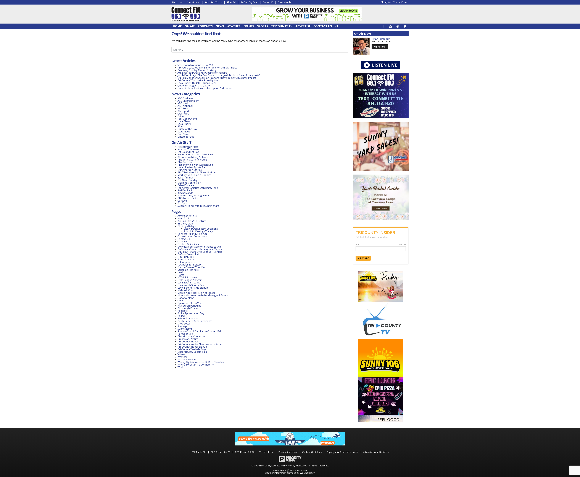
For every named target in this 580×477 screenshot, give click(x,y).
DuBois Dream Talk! (188, 254)
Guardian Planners (188, 269)
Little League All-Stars (189, 280)
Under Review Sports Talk (192, 167)
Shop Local (183, 323)
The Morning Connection (191, 336)
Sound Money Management (193, 195)
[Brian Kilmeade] (361, 46)
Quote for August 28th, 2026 (193, 85)
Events (248, 26)
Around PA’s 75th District (191, 221)
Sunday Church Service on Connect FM (199, 331)
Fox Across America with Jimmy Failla (197, 187)
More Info (379, 46)
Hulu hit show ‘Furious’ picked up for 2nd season (204, 88)
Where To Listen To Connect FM (195, 364)
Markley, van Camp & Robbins (194, 175)
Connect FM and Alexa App (192, 233)
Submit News (193, 2)
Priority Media (284, 2)
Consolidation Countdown (192, 236)
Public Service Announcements (194, 321)
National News (185, 298)
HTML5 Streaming (187, 277)
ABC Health (183, 103)
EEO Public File (185, 257)
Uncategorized (185, 136)
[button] (337, 26)
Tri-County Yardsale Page (191, 349)
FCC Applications (186, 262)
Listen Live (177, 2)
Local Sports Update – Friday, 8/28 (196, 83)
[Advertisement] (307, 14)
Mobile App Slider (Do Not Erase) (196, 292)
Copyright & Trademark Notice (342, 451)
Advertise (302, 26)
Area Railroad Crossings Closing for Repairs (202, 72)
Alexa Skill (231, 2)
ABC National (185, 106)
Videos (181, 354)
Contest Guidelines (188, 244)
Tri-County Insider (187, 341)
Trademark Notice (187, 339)
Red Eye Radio (185, 190)
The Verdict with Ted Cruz (192, 159)
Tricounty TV (281, 26)
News (220, 26)
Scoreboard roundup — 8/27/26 (195, 65)
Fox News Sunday (187, 180)
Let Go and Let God (188, 152)
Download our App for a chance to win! (199, 246)
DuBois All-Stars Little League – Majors (199, 249)
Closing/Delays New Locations (201, 228)
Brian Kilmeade (186, 185)
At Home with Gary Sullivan (192, 157)
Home (177, 26)
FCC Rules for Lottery (189, 264)
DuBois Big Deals (249, 2)
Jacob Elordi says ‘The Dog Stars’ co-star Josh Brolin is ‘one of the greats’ (218, 75)
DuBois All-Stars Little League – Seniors (199, 251)
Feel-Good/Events (187, 118)
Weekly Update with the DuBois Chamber (200, 362)
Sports (262, 26)
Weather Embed (186, 359)
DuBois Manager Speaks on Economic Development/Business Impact (216, 78)
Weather (233, 26)
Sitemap (182, 326)
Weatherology (307, 472)
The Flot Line (184, 162)
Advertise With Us (213, 2)
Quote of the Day (187, 129)
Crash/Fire (183, 113)
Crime (180, 116)
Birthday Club (185, 223)
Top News (183, 134)
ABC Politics (184, 108)
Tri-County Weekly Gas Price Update (198, 80)
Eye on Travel (185, 177)
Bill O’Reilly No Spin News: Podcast (196, 172)
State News (183, 131)
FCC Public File (199, 451)
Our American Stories (189, 170)
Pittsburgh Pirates (187, 146)
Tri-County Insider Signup (192, 346)
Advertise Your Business (376, 451)
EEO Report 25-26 (245, 451)
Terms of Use (185, 333)
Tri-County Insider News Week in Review (200, 344)
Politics (181, 316)
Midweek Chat (185, 290)
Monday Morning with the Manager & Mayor (202, 295)
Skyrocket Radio (298, 470)
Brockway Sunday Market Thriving (197, 70)
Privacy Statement (187, 318)
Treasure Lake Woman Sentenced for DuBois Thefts (207, 67)
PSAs (180, 126)
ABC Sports (183, 111)
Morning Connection (189, 182)
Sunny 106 (268, 2)
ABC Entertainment (188, 100)
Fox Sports (183, 203)
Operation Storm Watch (190, 303)
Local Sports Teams (188, 282)
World (180, 367)
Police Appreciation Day (190, 313)
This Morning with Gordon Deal (195, 164)
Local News (183, 121)
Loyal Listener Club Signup (192, 287)
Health (181, 272)
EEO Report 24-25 (220, 451)
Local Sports (184, 124)
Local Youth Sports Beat (191, 285)
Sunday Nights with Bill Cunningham (198, 205)
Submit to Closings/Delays (198, 231)
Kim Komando (185, 193)
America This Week (188, 149)
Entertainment (185, 259)
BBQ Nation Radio (187, 198)
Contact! (182, 200)
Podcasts (205, 26)
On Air (190, 26)
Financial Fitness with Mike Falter (196, 154)
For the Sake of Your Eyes (191, 267)
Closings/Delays (186, 226)
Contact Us (322, 26)
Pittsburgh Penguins (189, 305)
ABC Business (185, 98)
